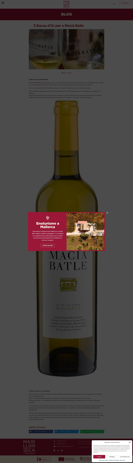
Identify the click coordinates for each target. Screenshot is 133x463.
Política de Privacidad (114, 460)
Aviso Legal (122, 460)
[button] (130, 442)
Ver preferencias (124, 456)
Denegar (112, 456)
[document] (66, 231)
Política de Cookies (103, 460)
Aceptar (99, 456)
